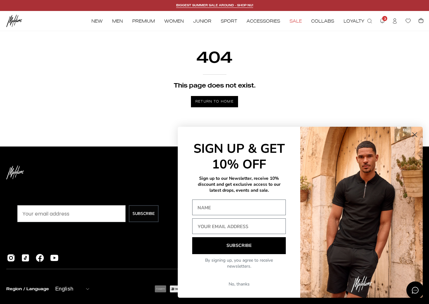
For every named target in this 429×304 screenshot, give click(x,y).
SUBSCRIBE (144, 213)
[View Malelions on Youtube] (54, 258)
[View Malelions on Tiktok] (25, 258)
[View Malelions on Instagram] (11, 258)
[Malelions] (14, 20)
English (64, 289)
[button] (369, 21)
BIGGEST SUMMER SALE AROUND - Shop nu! (214, 5)
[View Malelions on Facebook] (40, 258)
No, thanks (239, 284)
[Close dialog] (414, 134)
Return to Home (214, 101)
